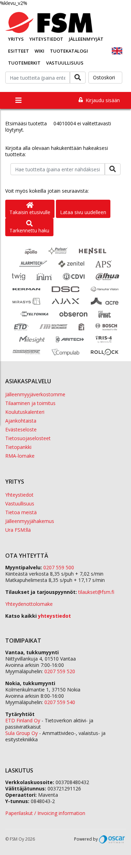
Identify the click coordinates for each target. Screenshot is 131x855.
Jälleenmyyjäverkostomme (35, 394)
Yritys (16, 39)
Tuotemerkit (24, 63)
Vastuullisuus (64, 63)
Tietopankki (18, 447)
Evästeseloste (21, 429)
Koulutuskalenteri (24, 412)
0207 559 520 (59, 671)
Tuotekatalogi (69, 51)
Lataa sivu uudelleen (83, 212)
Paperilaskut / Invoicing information (45, 813)
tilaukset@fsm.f (96, 592)
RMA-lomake (20, 455)
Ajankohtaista (20, 420)
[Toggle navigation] (18, 100)
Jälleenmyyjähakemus (29, 521)
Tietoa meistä (21, 512)
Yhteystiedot (46, 39)
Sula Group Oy (21, 733)
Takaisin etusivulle (29, 212)
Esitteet (18, 51)
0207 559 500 (58, 567)
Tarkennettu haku (29, 230)
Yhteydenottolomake (29, 604)
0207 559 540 (59, 702)
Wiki (39, 51)
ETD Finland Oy (22, 720)
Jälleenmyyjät (86, 39)
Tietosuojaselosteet (28, 438)
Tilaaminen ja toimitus (30, 403)
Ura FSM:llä (18, 529)
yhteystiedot (54, 615)
